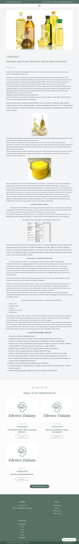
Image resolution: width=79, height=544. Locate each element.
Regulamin (22, 537)
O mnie (22, 527)
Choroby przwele (56, 511)
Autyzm (57, 508)
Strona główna (22, 524)
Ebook (22, 532)
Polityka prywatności (68, 542)
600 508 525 (23, 505)
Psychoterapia (57, 505)
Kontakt (22, 535)
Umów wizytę (57, 513)
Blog (22, 529)
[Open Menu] (39, 5)
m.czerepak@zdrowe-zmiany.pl (23, 508)
